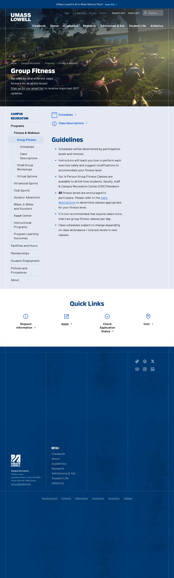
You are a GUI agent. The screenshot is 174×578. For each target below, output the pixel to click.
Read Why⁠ (110, 4)
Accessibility (114, 498)
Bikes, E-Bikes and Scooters (23, 206)
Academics (70, 26)
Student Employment (25, 260)
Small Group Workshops (25, 167)
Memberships (20, 253)
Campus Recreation (30, 63)
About (54, 26)
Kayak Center (23, 215)
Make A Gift (134, 13)
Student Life (137, 26)
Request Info (118, 13)
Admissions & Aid (112, 26)
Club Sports (22, 190)
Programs (50, 63)
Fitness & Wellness (68, 63)
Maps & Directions (49, 498)
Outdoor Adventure (27, 197)
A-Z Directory (79, 13)
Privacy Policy (98, 498)
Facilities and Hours (24, 245)
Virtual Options (27, 176)
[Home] (21, 17)
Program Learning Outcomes (26, 236)
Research (89, 26)
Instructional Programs (22, 225)
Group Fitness (26, 140)
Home (14, 63)
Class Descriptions (28, 156)
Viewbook (39, 26)
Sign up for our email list (27, 88)
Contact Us (66, 498)
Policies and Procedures (19, 270)
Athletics (157, 26)
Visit (67, 13)
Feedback (128, 498)
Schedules (27, 146)
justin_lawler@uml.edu (21, 484)
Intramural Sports (26, 183)
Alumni (93, 13)
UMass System (81, 498)
